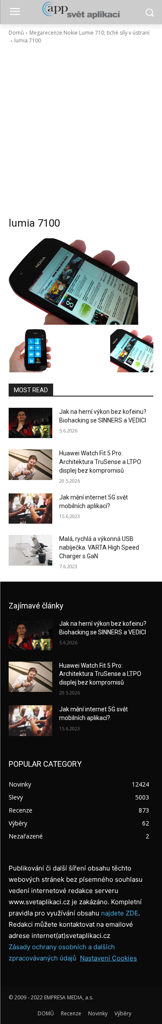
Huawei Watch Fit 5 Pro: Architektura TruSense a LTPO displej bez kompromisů (100, 462)
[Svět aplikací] (81, 10)
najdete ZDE (119, 913)
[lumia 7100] (81, 281)
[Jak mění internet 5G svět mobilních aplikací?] (30, 508)
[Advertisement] (81, 130)
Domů (16, 32)
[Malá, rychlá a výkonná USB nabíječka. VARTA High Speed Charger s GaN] (30, 550)
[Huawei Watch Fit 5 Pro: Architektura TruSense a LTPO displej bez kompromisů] (30, 464)
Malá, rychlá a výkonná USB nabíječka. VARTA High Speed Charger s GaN (99, 547)
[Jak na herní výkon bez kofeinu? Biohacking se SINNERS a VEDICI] (30, 423)
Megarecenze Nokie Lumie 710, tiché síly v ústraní (89, 32)
